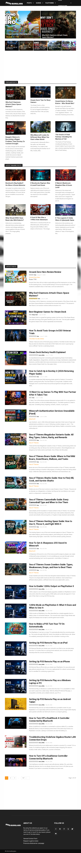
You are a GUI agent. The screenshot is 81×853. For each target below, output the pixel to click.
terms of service (28, 830)
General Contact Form (30, 838)
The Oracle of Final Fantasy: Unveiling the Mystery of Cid (63, 137)
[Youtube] (55, 833)
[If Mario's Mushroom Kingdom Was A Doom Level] (65, 175)
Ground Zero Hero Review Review (45, 272)
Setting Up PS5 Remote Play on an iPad (48, 643)
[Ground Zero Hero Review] (15, 277)
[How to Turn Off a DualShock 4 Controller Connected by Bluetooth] (15, 723)
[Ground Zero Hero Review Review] (22, 24)
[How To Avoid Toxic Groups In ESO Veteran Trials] (15, 335)
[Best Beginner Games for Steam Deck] (15, 317)
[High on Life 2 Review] (69, 46)
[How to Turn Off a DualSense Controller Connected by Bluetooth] (15, 761)
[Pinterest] (64, 829)
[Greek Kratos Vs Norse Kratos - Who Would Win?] (26, 46)
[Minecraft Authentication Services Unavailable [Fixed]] (15, 416)
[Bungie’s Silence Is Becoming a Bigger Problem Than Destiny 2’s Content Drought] (40, 46)
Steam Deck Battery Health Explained (47, 352)
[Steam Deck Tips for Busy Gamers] (12, 46)
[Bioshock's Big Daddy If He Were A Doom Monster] (16, 175)
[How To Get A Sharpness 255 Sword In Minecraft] (15, 548)
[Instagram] (60, 829)
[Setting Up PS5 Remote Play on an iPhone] (15, 667)
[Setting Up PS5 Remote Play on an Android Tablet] (15, 704)
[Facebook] (55, 829)
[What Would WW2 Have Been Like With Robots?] (16, 209)
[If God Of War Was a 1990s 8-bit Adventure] (40, 209)
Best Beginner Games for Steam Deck (47, 312)
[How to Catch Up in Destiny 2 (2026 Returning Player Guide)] (15, 377)
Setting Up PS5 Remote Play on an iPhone (49, 661)
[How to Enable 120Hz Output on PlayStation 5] (15, 592)
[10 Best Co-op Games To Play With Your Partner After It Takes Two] (15, 398)
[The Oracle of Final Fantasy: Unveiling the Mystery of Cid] (65, 126)
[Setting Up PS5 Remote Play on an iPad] (15, 648)
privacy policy (41, 830)
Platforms (49, 3)
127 (23, 778)
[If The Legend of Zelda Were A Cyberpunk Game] (65, 209)
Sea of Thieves (34, 443)
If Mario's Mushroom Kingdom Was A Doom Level (63, 185)
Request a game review (30, 841)
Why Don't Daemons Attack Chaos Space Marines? (13, 104)
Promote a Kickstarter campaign (33, 843)
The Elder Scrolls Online (36, 339)
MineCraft (32, 419)
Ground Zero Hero (34, 277)
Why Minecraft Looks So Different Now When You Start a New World (39, 137)
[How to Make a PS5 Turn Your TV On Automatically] (15, 629)
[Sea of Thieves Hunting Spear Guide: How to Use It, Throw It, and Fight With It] (15, 527)
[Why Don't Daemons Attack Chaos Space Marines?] (58, 24)
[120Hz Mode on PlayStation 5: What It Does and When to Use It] (15, 611)
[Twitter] (72, 829)
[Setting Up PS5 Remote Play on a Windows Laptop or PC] (15, 686)
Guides (38, 3)
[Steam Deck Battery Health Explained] (15, 358)
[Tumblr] (68, 829)
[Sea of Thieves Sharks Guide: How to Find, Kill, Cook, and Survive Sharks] (15, 483)
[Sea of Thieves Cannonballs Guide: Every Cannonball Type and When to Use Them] (15, 504)
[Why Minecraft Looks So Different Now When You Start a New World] (55, 46)
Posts (29, 3)
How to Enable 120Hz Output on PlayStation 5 (51, 586)
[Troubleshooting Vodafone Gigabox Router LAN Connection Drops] (15, 742)
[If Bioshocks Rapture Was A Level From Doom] (40, 175)
